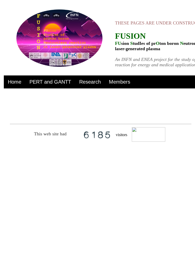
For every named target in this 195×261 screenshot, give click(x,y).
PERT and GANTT (50, 82)
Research (90, 82)
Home (14, 82)
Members (119, 82)
